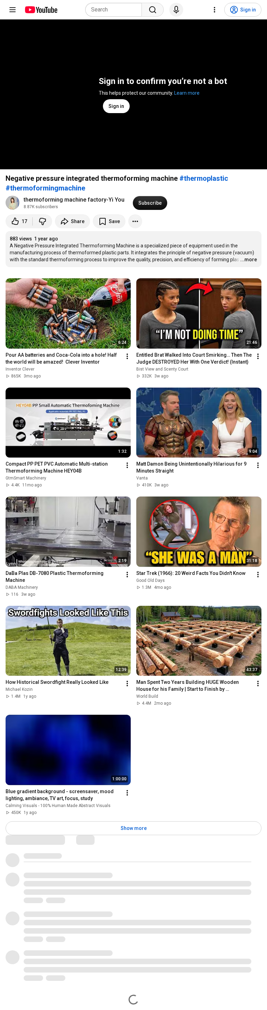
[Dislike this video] (42, 221)
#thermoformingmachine (45, 188)
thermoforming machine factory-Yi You (74, 199)
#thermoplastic (203, 178)
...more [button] (248, 259)
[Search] (152, 10)
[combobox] (115, 10)
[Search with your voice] (176, 10)
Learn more (187, 93)
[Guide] (12, 10)
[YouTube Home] (40, 9)
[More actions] (135, 221)
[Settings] (214, 10)
